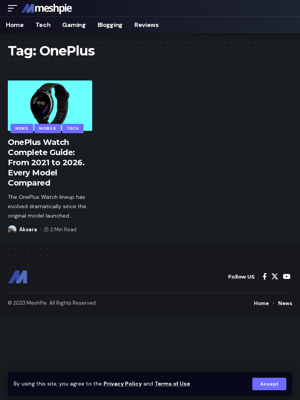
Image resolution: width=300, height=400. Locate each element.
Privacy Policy (123, 383)
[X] (275, 276)
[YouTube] (286, 276)
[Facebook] (265, 276)
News (22, 128)
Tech (73, 128)
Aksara (28, 229)
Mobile (47, 128)
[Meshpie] (46, 8)
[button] (269, 384)
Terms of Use (172, 383)
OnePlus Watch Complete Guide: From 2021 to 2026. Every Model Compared (46, 163)
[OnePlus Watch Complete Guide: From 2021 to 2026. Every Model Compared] (50, 105)
